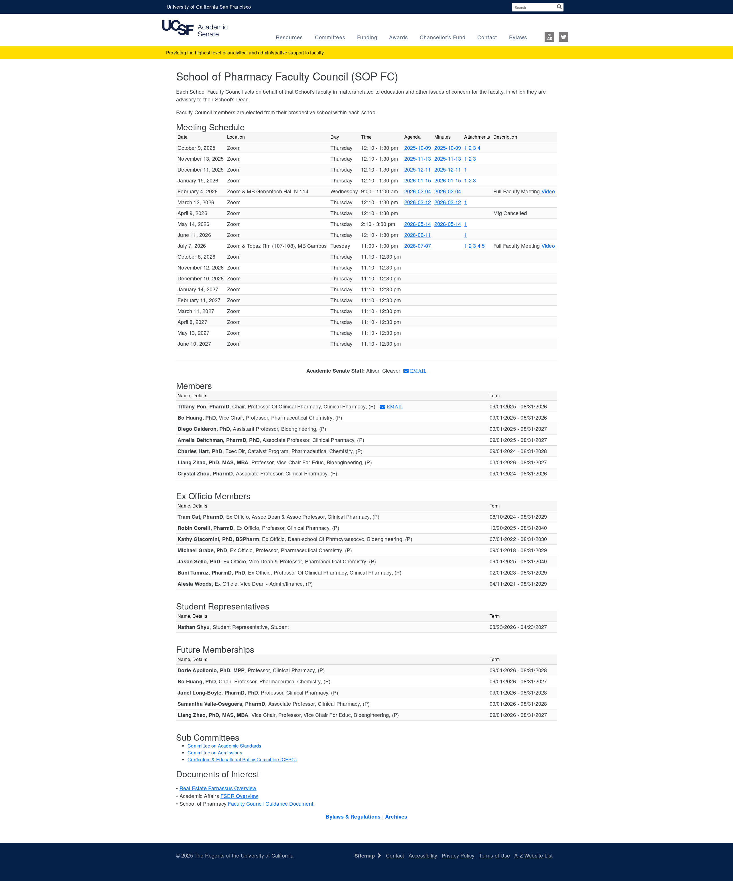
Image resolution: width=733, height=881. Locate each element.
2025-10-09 (417, 147)
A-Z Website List (533, 855)
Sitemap (365, 855)
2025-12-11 (417, 169)
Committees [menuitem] (330, 37)
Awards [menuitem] (398, 37)
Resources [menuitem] (289, 37)
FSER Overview (239, 795)
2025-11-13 (417, 158)
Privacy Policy (458, 855)
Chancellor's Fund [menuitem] (443, 37)
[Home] (195, 27)
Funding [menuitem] (367, 37)
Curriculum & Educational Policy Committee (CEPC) (242, 759)
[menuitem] (555, 36)
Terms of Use (494, 855)
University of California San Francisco (209, 6)
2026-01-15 (417, 180)
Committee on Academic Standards (224, 745)
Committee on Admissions (215, 752)
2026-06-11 (417, 234)
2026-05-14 (417, 223)
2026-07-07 (417, 245)
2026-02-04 (417, 191)
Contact (395, 855)
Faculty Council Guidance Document (270, 803)
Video (548, 191)
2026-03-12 (417, 202)
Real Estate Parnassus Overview (218, 788)
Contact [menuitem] (487, 37)
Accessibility (423, 855)
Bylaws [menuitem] (518, 37)
